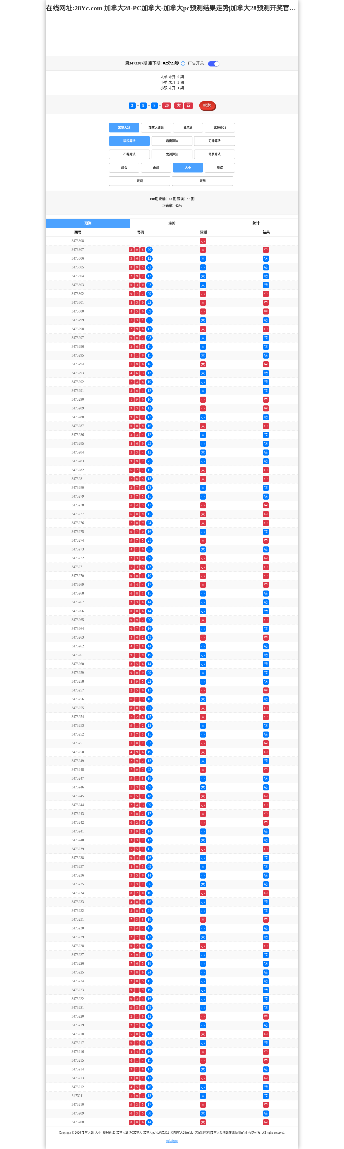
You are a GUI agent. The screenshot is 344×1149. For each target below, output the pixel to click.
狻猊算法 (129, 141)
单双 (220, 167)
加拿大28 (124, 127)
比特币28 (220, 127)
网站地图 (172, 1141)
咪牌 (207, 105)
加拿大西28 (156, 127)
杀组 (156, 167)
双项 (140, 181)
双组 (203, 181)
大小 (188, 167)
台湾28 (187, 127)
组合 (124, 167)
